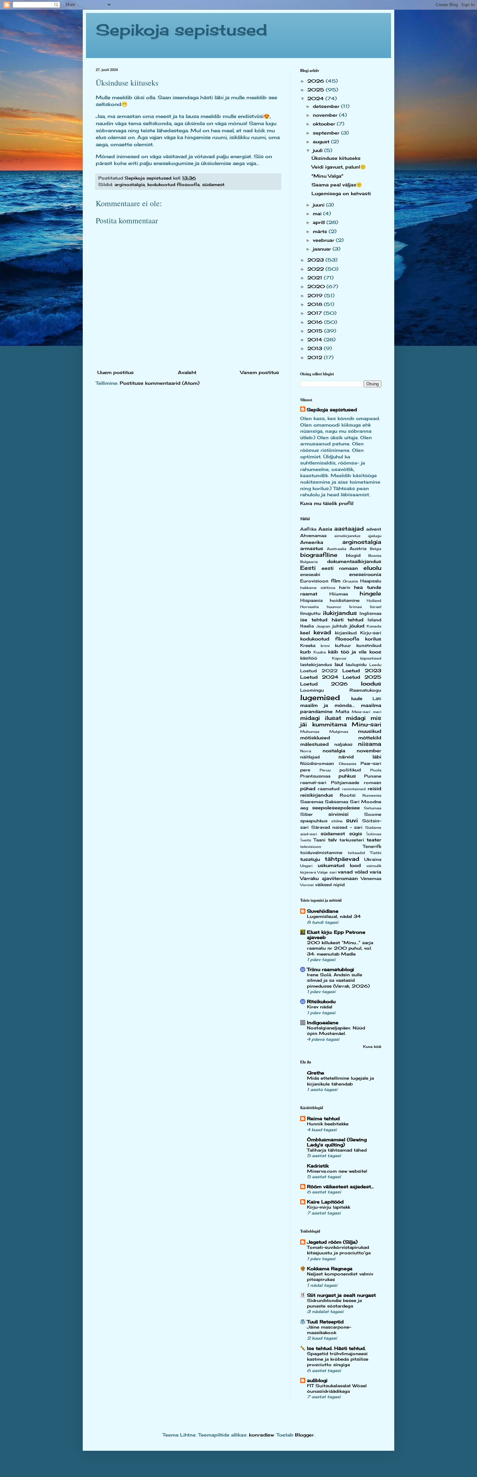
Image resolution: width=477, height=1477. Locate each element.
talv (332, 839)
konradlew (261, 1434)
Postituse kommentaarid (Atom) (160, 383)
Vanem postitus (259, 372)
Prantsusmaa (315, 776)
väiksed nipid (330, 884)
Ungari (306, 865)
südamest (213, 184)
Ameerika (311, 542)
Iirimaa (355, 606)
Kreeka (307, 645)
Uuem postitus (115, 372)
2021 (315, 277)
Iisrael (375, 606)
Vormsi (307, 885)
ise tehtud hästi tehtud (331, 619)
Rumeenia (371, 795)
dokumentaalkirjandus (354, 561)
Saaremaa (311, 801)
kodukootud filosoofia (173, 184)
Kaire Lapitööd (325, 1201)
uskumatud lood (339, 865)
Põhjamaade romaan (356, 782)
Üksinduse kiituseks (336, 158)
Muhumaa (309, 731)
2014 (315, 339)
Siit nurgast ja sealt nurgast (341, 1295)
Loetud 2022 (319, 670)
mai (318, 213)
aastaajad (349, 528)
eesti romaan (340, 568)
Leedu (375, 664)
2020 (316, 286)
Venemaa (371, 878)
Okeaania (347, 763)
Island (374, 619)
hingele (370, 593)
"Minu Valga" (327, 176)
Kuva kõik (372, 1047)
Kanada (374, 626)
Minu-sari (366, 724)
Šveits (305, 840)
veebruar (324, 240)
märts (321, 231)
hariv (344, 587)
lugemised (320, 697)
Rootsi (348, 795)
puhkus (347, 776)
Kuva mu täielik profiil (326, 503)
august (322, 141)
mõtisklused (315, 737)
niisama (369, 744)
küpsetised (370, 658)
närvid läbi (359, 756)
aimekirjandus (347, 535)
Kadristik (318, 1165)
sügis (355, 833)
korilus (373, 638)
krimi (325, 645)
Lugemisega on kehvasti (341, 193)
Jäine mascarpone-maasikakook (329, 1329)
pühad (307, 788)
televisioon (310, 846)
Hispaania (311, 600)
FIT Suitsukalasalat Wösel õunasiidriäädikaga (337, 1388)
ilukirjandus (340, 613)
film (335, 580)
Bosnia (374, 555)
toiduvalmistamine (321, 852)
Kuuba (319, 652)
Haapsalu (370, 581)
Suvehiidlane (322, 911)
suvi (352, 820)
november (326, 115)
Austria (357, 548)
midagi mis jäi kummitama (340, 721)
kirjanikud (346, 632)
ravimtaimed (354, 789)
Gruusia (350, 581)
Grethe (315, 1072)
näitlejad (310, 757)
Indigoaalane (322, 1022)
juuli (318, 150)
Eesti (308, 568)
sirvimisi (338, 814)
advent (373, 529)
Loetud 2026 (324, 683)
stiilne (337, 821)
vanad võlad (353, 871)
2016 (315, 322)
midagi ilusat (320, 718)
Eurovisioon (314, 581)
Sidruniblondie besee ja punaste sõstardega (334, 1303)
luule (356, 698)
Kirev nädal (319, 1006)
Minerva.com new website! (337, 1171)
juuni (319, 204)
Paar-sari (371, 763)
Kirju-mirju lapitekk (328, 1207)
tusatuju (310, 859)
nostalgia (334, 750)
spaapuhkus (313, 820)
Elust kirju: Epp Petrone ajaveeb (336, 934)
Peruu (325, 770)
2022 (316, 269)
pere (305, 770)
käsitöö (308, 658)
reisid (374, 788)
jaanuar (323, 249)
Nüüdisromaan (317, 763)
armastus (311, 548)
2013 (315, 348)
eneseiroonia (365, 574)
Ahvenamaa (313, 535)
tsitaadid (356, 852)
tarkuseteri (351, 840)
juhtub (339, 626)
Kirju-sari (370, 632)
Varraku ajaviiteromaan (329, 878)
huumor (334, 606)
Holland (374, 600)
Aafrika (308, 529)
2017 (315, 313)
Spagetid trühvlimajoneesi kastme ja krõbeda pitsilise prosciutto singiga (337, 1359)
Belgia (375, 548)
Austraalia (336, 548)
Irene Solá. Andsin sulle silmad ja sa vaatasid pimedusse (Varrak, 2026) (338, 980)
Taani (319, 840)
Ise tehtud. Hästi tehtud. (336, 1348)
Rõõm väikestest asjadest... (340, 1186)
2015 (315, 331)
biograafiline (318, 555)
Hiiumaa (338, 594)
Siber (306, 814)
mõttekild (369, 737)
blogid (353, 555)
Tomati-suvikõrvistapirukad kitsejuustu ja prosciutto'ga (339, 1250)
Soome (372, 814)
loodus (371, 683)
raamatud (328, 788)
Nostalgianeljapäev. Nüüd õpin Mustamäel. (336, 1030)
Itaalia (307, 626)
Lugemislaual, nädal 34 (334, 916)
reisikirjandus (316, 795)
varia (375, 871)
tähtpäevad (342, 859)
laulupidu (356, 664)
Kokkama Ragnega (329, 1268)
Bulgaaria (309, 561)
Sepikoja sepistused (181, 29)
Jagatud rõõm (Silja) (332, 1242)
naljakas (343, 744)
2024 (316, 98)
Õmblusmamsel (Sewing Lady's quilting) (337, 1142)
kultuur (343, 645)
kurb (305, 651)
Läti (377, 698)
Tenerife (372, 846)
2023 (316, 260)
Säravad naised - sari (337, 827)
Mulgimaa (338, 731)
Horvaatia (309, 606)
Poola (375, 770)
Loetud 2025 (362, 677)
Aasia (325, 529)
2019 (315, 295)
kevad (322, 632)
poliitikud (350, 770)
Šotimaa (373, 834)
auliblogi (317, 1380)
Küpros (339, 658)
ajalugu (374, 535)
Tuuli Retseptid (325, 1321)
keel (305, 632)
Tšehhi (375, 852)
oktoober (325, 123)
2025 (316, 89)
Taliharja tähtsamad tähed (337, 1150)
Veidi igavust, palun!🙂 (339, 167)
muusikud (369, 731)
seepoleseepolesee (336, 807)
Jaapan (323, 626)
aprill (319, 222)
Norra (305, 751)
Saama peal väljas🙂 (337, 184)
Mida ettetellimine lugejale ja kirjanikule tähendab (340, 1080)
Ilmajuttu (310, 613)
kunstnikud (368, 645)
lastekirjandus (316, 664)
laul (339, 664)
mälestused (314, 744)
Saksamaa (336, 801)
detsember (327, 106)
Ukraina (372, 859)
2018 (315, 304)
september (327, 132)
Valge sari (326, 872)
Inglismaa (370, 613)
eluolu (372, 568)
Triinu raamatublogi (330, 969)
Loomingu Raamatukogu (340, 690)
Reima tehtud (323, 1118)
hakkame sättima (317, 587)
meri (377, 711)
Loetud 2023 (361, 670)
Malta (342, 711)
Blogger (304, 1434)
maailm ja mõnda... (327, 705)
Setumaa (372, 808)
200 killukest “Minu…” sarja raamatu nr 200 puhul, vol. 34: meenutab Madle (340, 948)
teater (374, 839)
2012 (315, 357)
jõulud (356, 625)
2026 (316, 81)
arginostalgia (130, 184)
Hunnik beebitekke (328, 1123)
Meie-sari (361, 711)
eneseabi (310, 574)
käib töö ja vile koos (354, 651)
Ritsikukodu (321, 1001)
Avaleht (187, 372)
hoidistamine (345, 600)
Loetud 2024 (319, 677)
